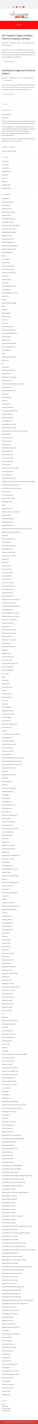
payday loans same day (8, 997)
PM (3, 1014)
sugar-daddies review (7, 1158)
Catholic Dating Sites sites (9, 427)
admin (6, 43)
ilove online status (7, 727)
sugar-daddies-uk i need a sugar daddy (12, 1186)
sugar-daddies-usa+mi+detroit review (12, 1256)
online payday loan (7, 926)
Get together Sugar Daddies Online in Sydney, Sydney (17, 37)
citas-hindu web (6, 465)
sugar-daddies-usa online (9, 1206)
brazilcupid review (7, 397)
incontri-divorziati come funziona (11, 734)
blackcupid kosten (7, 387)
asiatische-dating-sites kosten (10, 293)
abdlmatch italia (6, 215)
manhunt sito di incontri (8, 822)
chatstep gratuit (6, 444)
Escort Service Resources (8, 586)
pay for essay (5, 956)
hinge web (4, 704)
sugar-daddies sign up (8, 1162)
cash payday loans (7, 421)
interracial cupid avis (7, 754)
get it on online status (8, 670)
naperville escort (6, 872)
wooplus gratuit (6, 1381)
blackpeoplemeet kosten (8, 390)
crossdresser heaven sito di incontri (11, 488)
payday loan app (6, 963)
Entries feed (5, 1406)
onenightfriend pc (7, 916)
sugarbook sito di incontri (9, 1283)
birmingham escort (7, 380)
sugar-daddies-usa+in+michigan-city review (13, 1246)
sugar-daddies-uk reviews (9, 1189)
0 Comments (8, 45)
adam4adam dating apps (8, 219)
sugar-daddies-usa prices (8, 1209)
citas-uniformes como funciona (10, 468)
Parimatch (4, 936)
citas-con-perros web (7, 458)
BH (3, 363)
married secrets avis (7, 825)
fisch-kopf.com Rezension (9, 646)
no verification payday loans (9, 892)
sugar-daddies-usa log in (8, 1202)
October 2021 (5, 168)
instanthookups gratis (8, 751)
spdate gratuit (6, 1115)
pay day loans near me (8, 953)
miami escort (5, 838)
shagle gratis (5, 1091)
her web (4, 690)
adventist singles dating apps (10, 246)
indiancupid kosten (7, 737)
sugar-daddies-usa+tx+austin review (12, 1273)
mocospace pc (6, 862)
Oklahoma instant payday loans (10, 906)
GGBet (3, 677)
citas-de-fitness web (7, 461)
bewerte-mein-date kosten (9, 357)
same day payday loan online (10, 1074)
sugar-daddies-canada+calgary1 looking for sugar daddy (17, 1175)
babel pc (4, 299)
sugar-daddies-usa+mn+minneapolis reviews (14, 1260)
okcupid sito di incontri (8, 903)
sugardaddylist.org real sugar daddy (11, 1290)
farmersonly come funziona (9, 619)
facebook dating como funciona (10, 616)
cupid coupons (6, 491)
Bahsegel (4, 310)
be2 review (5, 323)
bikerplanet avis (6, 373)
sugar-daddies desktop (8, 1145)
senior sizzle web (6, 1088)
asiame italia (5, 283)
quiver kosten (5, 1044)
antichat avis (5, 276)
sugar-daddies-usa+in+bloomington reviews (14, 1243)
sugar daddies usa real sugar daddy (11, 1135)
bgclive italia (5, 360)
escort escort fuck (7, 576)
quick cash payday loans (8, 1037)
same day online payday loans (10, 1071)
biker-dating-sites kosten (8, 370)
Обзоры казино (6, 1391)
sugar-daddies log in (7, 1152)
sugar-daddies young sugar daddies (11, 1169)
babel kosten (5, 296)
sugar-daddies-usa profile (9, 1212)
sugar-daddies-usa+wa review (10, 1276)
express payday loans (8, 609)
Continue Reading (10, 62)
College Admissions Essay (9, 478)
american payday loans (8, 266)
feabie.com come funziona (9, 640)
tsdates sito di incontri (8, 1344)
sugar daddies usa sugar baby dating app (13, 1138)
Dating (3, 505)
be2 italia (4, 320)
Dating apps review (7, 508)
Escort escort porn (7, 579)
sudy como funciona (7, 1128)
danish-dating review (7, 495)
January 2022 (5, 165)
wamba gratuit (6, 1367)
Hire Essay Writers (7, 707)
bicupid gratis (5, 367)
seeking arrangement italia (9, 1081)
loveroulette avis (6, 811)
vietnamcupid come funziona (10, 1364)
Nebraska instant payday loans (10, 876)
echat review (5, 562)
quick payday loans (7, 1041)
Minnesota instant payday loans (10, 855)
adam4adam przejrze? (8, 222)
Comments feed (6, 1408)
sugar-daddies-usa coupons (9, 1196)
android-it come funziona (9, 272)
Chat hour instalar (7, 441)
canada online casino (7, 407)
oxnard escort (6, 933)
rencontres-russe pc (7, 1064)
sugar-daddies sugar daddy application (12, 1165)
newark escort (6, 889)
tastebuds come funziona (9, 1324)
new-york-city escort (7, 886)
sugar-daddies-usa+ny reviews (10, 1263)
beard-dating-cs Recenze (8, 330)
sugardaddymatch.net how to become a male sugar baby (17, 1300)
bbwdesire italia (6, 316)
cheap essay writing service (9, 448)
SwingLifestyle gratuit (8, 1317)
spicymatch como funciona (9, 1121)
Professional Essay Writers (9, 1024)
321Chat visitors (6, 205)
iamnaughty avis (6, 721)
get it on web (5, 673)
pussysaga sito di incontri (9, 1034)
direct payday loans (7, 549)
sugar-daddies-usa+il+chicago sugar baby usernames (16, 1233)
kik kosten (4, 785)
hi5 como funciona (7, 697)
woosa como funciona (8, 1384)
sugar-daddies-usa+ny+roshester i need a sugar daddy (16, 1266)
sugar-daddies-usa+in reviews (10, 1239)
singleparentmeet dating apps (10, 1101)
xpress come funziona (8, 1388)
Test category (5, 1330)
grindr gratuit (5, 680)
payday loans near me (8, 983)
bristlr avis (4, 401)
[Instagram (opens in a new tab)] (20, 7)
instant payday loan (7, 748)
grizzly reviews (6, 683)
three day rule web (7, 1337)
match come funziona (8, 832)
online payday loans (7, 929)
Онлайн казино (6, 1394)
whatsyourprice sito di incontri (10, 1371)
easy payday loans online (9, 556)
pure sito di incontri (7, 1031)
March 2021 (5, 181)
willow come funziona (8, 1378)
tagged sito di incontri (8, 1320)
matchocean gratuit (7, 835)
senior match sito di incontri (9, 1084)
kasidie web (5, 778)
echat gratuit (5, 559)
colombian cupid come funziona (10, 485)
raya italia (4, 1047)
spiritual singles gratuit (8, 1125)
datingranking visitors (8, 525)
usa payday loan (6, 1357)
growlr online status (7, 687)
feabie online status (7, 636)
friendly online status (7, 657)
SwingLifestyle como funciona (10, 1313)
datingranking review (7, 522)
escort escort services (8, 582)
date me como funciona (8, 498)
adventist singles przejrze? (9, 249)
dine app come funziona (8, 539)
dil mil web (5, 535)
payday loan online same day (10, 973)
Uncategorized (29, 43)
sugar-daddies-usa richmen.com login (12, 1216)
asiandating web (6, 289)
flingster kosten (6, 653)
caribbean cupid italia (7, 417)
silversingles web (6, 1098)
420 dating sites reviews (8, 212)
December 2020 (6, 185)
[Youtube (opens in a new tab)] (23, 7)
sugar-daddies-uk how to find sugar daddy (13, 1182)
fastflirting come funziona (9, 630)
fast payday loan (6, 626)
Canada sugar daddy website (10, 411)
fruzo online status (7, 660)
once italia (4, 913)
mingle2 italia (5, 852)
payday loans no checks (8, 990)
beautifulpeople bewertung (9, 333)
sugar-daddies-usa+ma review (10, 1253)
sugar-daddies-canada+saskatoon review (13, 1179)
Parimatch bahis (6, 940)
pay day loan (5, 950)
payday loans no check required (10, 987)
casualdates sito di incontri (9, 424)
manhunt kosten (6, 818)
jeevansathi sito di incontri (9, 768)
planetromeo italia (7, 1010)
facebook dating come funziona (10, 613)
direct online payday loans (9, 545)
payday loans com (7, 980)
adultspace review (7, 235)
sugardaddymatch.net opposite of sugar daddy (15, 1303)
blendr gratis (5, 394)
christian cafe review (7, 454)
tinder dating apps (7, 1341)
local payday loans (7, 808)
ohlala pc (4, 899)
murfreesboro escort (7, 865)
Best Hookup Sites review (9, 343)
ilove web (4, 731)
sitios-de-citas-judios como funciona (11, 1108)
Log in (3, 1404)
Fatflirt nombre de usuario (9, 633)
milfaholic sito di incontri (8, 845)
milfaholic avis (6, 842)
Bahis (3, 306)
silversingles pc (6, 1095)
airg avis (4, 256)
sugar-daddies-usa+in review (9, 1236)
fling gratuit (5, 650)
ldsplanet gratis (6, 798)
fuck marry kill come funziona (10, 663)
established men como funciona (10, 599)
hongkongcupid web (7, 710)
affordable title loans (7, 252)
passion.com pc (6, 946)
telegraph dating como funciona (10, 1327)
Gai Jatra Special (6, 114)
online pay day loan (7, 919)
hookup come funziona (8, 714)
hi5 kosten (5, 700)
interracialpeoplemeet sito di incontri (12, 764)
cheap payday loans (7, 451)
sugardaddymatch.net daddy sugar (11, 1297)
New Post (4, 879)
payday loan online (7, 970)
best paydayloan (6, 350)
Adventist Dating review (8, 242)
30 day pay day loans (7, 202)
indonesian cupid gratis (8, 741)
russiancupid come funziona (9, 1068)
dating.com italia (6, 515)
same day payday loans (8, 1078)
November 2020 (6, 188)
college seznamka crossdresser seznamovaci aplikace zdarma (18, 481)
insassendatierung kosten (9, 744)
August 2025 (5, 161)
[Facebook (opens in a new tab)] (17, 7)
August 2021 (5, 175)
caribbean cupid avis (7, 414)
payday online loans (7, 1000)
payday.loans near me (8, 1004)
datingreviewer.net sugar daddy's (11, 532)
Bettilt (3, 353)
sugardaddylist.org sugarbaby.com (11, 1293)
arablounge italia (6, 279)
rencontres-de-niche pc (8, 1061)
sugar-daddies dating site (9, 1142)
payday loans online (7, 993)
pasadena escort (6, 943)
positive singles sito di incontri (10, 1020)
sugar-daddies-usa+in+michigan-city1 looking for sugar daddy (18, 1250)
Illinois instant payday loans (9, 724)
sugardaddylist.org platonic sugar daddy (13, 1287)
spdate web (5, 1118)
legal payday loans (7, 801)
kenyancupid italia (7, 781)
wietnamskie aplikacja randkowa (11, 1374)
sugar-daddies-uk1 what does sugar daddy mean (15, 1192)
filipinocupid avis (6, 643)
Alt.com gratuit (6, 259)
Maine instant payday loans (9, 815)
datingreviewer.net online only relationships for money (17, 528)
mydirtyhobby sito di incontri (10, 869)
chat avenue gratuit (7, 438)
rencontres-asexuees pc (8, 1057)
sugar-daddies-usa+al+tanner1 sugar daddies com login (17, 1226)
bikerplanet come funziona (9, 377)
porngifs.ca (5, 1017)
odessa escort (5, 896)
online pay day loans (7, 923)
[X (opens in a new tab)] (14, 7)
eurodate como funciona (8, 603)
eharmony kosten (7, 569)
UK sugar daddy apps (7, 1351)
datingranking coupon (8, 518)
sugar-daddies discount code (10, 1148)
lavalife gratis (5, 795)
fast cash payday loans (8, 623)
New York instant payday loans (10, 882)
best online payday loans (8, 347)
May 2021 (4, 178)
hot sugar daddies (7, 717)
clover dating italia (7, 475)
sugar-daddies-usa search (9, 1219)
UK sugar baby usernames (9, 1347)
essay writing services (8, 596)
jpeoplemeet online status (9, 774)
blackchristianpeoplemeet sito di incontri (13, 384)
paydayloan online (7, 1007)
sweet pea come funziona (9, 1307)
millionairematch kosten (8, 849)
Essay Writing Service (7, 593)
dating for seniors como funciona (11, 512)
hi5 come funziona (7, 694)
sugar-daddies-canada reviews (10, 1172)
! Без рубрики (6, 198)
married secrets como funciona (10, 828)
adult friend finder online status (10, 225)
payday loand (5, 977)
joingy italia (5, 771)
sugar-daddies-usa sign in (9, 1223)
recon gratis (5, 1051)
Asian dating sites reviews (9, 286)
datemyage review (7, 502)
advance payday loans (8, 239)
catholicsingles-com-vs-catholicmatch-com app (14, 431)
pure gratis (5, 1027)
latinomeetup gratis (7, 791)
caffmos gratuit (6, 404)
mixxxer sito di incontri (8, 859)
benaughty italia (6, 336)
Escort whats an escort (8, 589)
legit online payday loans (8, 805)
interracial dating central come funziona (13, 758)
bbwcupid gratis (6, 313)
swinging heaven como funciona (10, 1310)
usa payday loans (6, 1361)
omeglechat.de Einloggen (9, 909)
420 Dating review (7, 208)
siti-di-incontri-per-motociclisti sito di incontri (14, 1105)
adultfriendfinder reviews (9, 232)
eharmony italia (6, 566)
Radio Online (5, 118)
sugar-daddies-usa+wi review (10, 1280)
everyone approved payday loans (11, 606)
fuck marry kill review (7, 667)
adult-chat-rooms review (8, 229)
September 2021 (6, 171)
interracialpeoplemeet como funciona (12, 761)
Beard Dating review (7, 326)
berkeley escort (6, 340)
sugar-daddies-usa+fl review (9, 1229)
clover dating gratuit (7, 471)
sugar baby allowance (8, 1132)
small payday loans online (9, 1111)
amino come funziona (8, 269)
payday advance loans (8, 960)
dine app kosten (6, 542)
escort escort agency (7, 572)
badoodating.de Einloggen (9, 303)
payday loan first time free (9, 966)
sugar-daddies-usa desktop (9, 1199)
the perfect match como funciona (11, 1334)
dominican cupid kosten (8, 552)
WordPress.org (6, 1410)
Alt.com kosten (6, 262)
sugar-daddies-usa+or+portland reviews (13, 1270)
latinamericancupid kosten (9, 788)
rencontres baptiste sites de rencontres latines (14, 1054)
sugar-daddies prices (7, 1155)
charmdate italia (6, 434)
